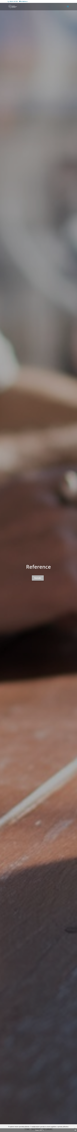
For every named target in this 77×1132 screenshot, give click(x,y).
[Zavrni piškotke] (75, 1128)
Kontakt (37, 578)
